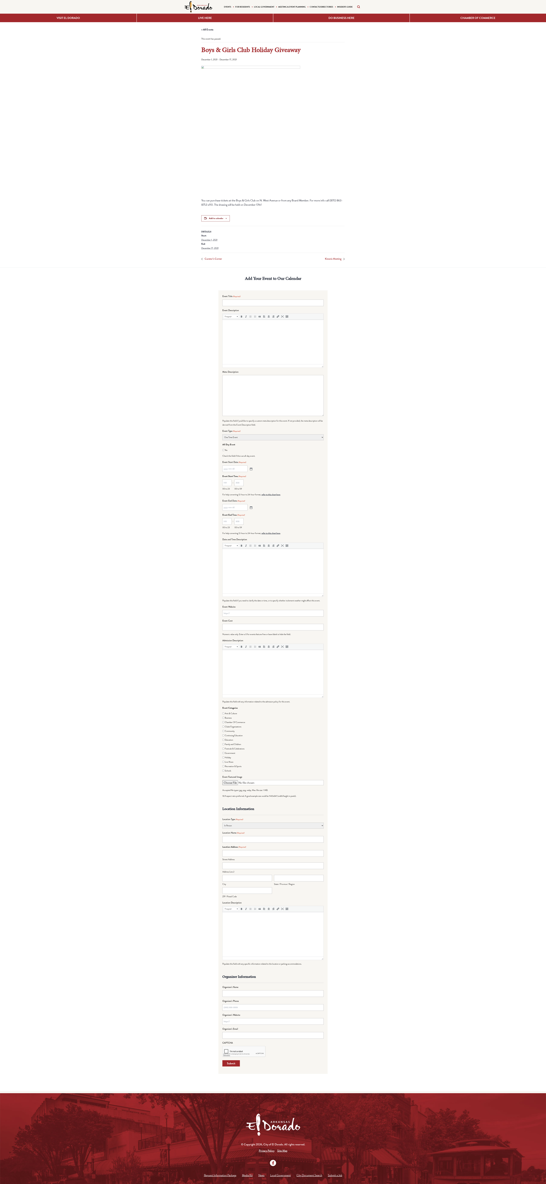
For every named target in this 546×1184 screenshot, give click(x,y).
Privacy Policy (266, 1151)
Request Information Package (220, 1175)
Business (228, 717)
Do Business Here (341, 18)
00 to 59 (238, 488)
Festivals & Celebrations (234, 748)
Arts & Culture (231, 713)
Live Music (229, 761)
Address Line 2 (228, 871)
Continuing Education (234, 735)
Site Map (282, 1151)
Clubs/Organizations (233, 726)
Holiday (228, 757)
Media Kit (247, 1175)
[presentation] (231, 316)
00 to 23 (226, 488)
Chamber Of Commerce (235, 722)
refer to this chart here (270, 494)
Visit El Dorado (68, 18)
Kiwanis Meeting (333, 259)
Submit (231, 1063)
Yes (226, 450)
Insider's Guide (345, 6)
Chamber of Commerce (477, 18)
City (224, 884)
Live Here (205, 18)
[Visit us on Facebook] (273, 1163)
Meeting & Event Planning (292, 6)
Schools (228, 770)
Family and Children (233, 744)
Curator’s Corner (213, 259)
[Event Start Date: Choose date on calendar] (250, 468)
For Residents (242, 6)
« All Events (207, 29)
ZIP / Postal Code (229, 896)
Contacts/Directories (321, 6)
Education (229, 739)
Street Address (228, 859)
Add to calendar (216, 218)
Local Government (264, 6)
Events (227, 6)
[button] (231, 316)
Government (230, 753)
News (261, 1175)
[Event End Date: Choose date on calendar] (250, 507)
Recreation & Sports (233, 766)
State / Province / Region (284, 884)
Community (230, 731)
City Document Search (309, 1175)
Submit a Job (335, 1175)
